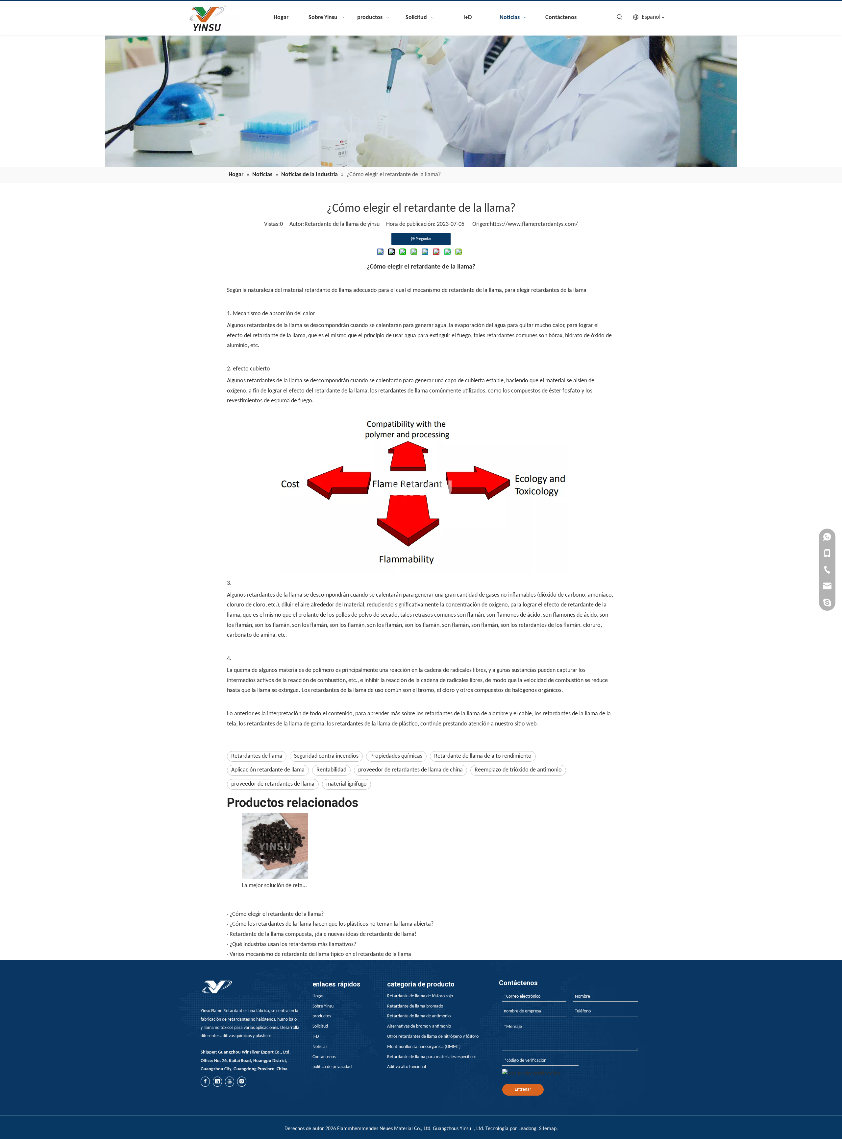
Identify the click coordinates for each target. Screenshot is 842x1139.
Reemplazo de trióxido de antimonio (518, 770)
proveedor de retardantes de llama (272, 784)
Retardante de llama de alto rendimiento (483, 756)
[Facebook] (205, 1082)
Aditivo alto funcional (406, 1066)
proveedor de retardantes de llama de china (410, 770)
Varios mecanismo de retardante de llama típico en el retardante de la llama (320, 954)
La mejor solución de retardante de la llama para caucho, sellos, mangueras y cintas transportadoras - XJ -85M (275, 886)
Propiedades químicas (396, 756)
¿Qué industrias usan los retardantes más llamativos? (293, 944)
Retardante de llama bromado (415, 1006)
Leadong (527, 1128)
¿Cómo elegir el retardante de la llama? (277, 914)
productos (321, 1016)
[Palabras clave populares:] (620, 17)
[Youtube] (229, 1082)
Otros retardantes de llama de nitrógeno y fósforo (433, 1036)
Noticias (319, 1046)
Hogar (318, 996)
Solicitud (320, 1026)
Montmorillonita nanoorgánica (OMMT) (423, 1046)
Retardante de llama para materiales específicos (431, 1057)
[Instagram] (241, 1082)
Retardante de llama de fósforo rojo (420, 996)
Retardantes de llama (256, 756)
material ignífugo (346, 784)
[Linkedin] (217, 1082)
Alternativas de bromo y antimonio (419, 1026)
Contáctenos (323, 1057)
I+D (315, 1036)
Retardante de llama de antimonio (419, 1016)
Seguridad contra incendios (326, 756)
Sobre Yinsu (323, 1006)
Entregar (523, 1089)
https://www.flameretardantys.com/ (534, 224)
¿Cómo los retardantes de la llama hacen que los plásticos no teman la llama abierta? (331, 924)
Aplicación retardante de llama (268, 770)
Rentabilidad (331, 770)
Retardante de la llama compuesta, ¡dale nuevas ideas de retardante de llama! (323, 934)
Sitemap (548, 1128)
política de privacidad (332, 1066)
